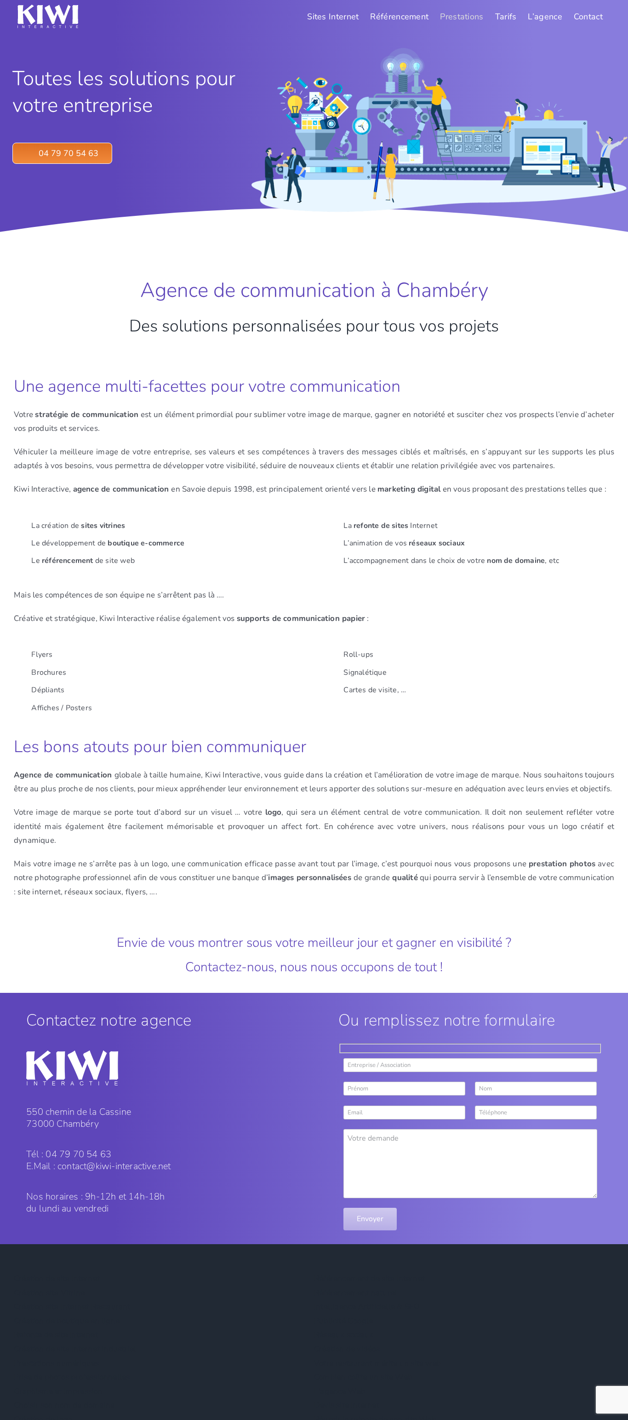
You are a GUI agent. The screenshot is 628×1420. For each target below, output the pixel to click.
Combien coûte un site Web (363, 1377)
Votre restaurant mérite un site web (377, 1363)
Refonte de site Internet (56, 1334)
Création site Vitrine (49, 1292)
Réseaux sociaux (343, 1334)
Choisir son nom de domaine (64, 1405)
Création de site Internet (57, 1278)
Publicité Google (343, 1321)
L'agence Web (339, 1391)
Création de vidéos (347, 1349)
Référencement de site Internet (369, 1278)
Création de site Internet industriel (75, 1349)
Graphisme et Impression (58, 1391)
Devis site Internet (346, 1405)
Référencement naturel (355, 1292)
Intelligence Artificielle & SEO (367, 1306)
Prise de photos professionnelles (72, 1377)
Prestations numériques (56, 1363)
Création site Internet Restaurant (72, 1306)
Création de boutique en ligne (67, 1321)
